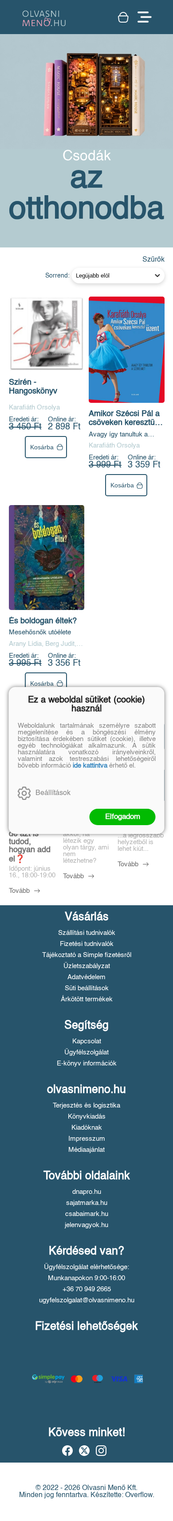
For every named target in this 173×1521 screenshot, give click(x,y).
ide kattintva (90, 765)
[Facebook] (67, 1450)
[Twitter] (84, 1450)
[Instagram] (101, 1450)
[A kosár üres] (123, 17)
